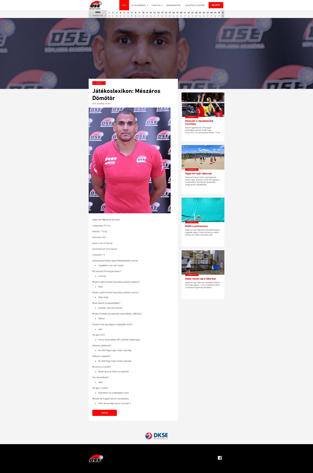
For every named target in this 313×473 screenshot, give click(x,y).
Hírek (124, 5)
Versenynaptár (173, 5)
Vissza (104, 413)
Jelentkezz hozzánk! (195, 5)
